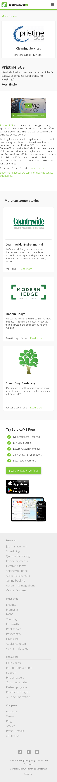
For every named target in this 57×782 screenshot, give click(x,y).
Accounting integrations (20, 585)
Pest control (13, 634)
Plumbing (12, 609)
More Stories (9, 16)
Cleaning (11, 619)
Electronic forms (16, 566)
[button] (52, 4)
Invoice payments (17, 561)
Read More (26, 269)
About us (11, 711)
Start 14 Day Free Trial (23, 470)
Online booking (15, 580)
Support (11, 672)
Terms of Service (15, 760)
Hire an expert (15, 677)
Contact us (12, 735)
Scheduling (13, 551)
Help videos (13, 663)
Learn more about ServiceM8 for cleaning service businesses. (26, 174)
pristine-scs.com (36, 168)
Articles (10, 726)
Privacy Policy (29, 760)
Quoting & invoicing (18, 556)
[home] (14, 4)
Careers (11, 716)
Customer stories (17, 682)
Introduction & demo (19, 668)
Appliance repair (16, 643)
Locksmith (12, 624)
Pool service (13, 629)
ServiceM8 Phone (17, 571)
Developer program (18, 692)
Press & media (15, 731)
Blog (9, 721)
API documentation (18, 697)
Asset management (18, 575)
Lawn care (12, 639)
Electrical (11, 604)
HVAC (9, 614)
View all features (16, 590)
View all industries (17, 648)
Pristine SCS (6, 125)
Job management (16, 546)
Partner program (16, 687)
